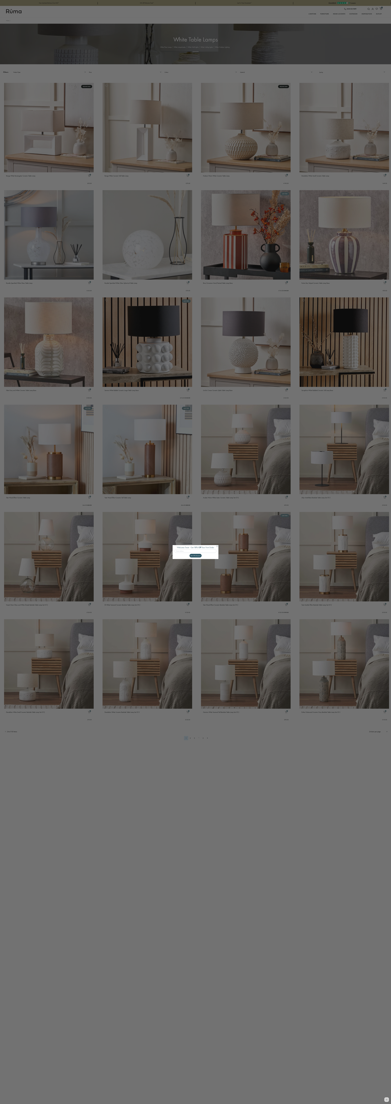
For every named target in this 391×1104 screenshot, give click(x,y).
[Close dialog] (217, 546)
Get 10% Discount (196, 556)
